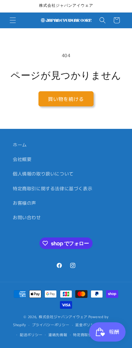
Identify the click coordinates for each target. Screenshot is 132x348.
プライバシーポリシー (51, 324)
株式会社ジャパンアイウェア (63, 316)
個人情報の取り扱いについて (43, 173)
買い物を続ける (66, 98)
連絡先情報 (57, 334)
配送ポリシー (31, 334)
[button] (13, 20)
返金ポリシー (86, 324)
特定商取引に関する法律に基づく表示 (52, 188)
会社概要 (22, 159)
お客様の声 (24, 203)
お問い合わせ (27, 217)
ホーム (20, 144)
